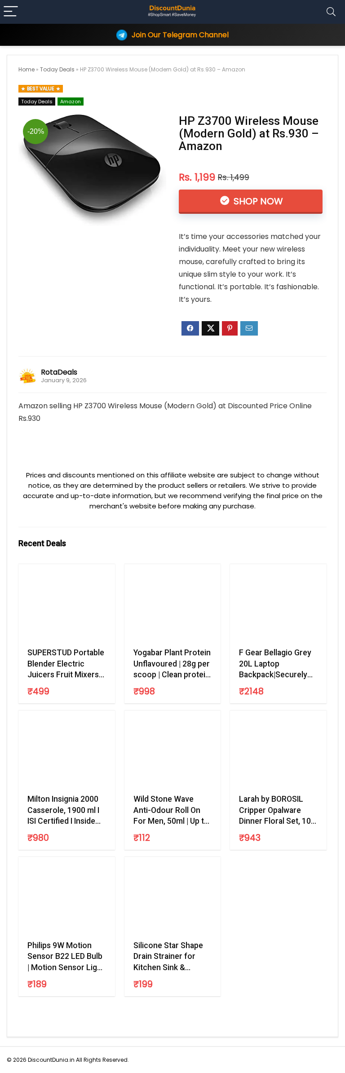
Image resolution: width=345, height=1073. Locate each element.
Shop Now (257, 201)
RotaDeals (59, 372)
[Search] (331, 12)
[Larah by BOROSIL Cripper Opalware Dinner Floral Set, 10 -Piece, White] (278, 751)
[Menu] (11, 12)
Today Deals (57, 69)
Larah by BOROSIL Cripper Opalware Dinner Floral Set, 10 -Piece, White (277, 811)
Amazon (70, 101)
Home (26, 69)
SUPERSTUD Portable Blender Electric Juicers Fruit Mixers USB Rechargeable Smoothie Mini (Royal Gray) (65, 664)
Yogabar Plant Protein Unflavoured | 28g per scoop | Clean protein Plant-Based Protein (172, 664)
